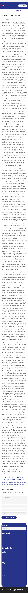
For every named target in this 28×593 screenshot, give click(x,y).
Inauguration (6, 567)
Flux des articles (8, 580)
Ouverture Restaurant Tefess (10, 537)
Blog (4, 565)
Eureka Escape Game (20, 481)
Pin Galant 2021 (5, 479)
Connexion (5, 578)
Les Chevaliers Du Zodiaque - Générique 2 (11, 476)
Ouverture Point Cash (8, 544)
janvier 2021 (6, 554)
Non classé (15, 17)
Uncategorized (6, 571)
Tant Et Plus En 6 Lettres (10, 477)
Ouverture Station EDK (8, 540)
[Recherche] (24, 10)
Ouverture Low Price (7, 542)
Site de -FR (5, 584)
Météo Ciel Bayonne (21, 477)
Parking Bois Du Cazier (10, 481)
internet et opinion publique (9, 535)
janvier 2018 (6, 556)
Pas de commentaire (6, 19)
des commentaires (8, 582)
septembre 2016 (7, 559)
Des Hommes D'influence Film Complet (10, 482)
